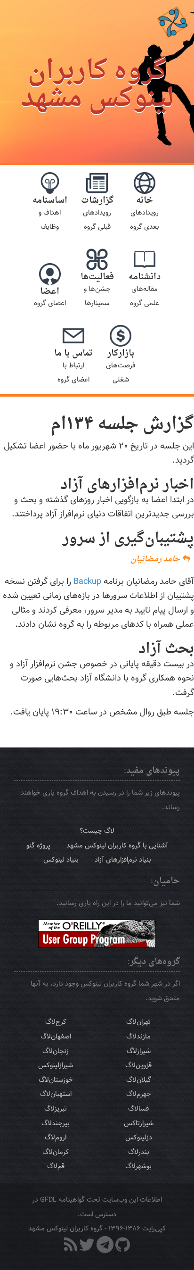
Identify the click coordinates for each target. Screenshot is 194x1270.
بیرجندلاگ (55, 1123)
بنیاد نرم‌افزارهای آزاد (123, 859)
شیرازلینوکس (55, 1065)
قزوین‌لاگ (138, 1065)
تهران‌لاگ (138, 1022)
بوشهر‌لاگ (138, 1166)
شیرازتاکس (139, 1123)
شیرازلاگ (139, 1051)
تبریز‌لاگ (55, 1108)
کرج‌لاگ (55, 1022)
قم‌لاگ (56, 1166)
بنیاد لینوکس (61, 859)
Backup (87, 581)
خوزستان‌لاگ (56, 1080)
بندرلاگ (138, 1152)
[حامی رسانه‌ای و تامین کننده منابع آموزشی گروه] (97, 933)
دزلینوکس (138, 1137)
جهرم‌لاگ (138, 1094)
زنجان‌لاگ (55, 1051)
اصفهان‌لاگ (55, 1036)
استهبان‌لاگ (56, 1094)
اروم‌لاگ (55, 1137)
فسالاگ (138, 1108)
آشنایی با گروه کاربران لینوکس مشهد (117, 845)
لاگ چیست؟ (97, 831)
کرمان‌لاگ (55, 1152)
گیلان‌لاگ (138, 1080)
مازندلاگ (138, 1036)
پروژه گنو (38, 845)
